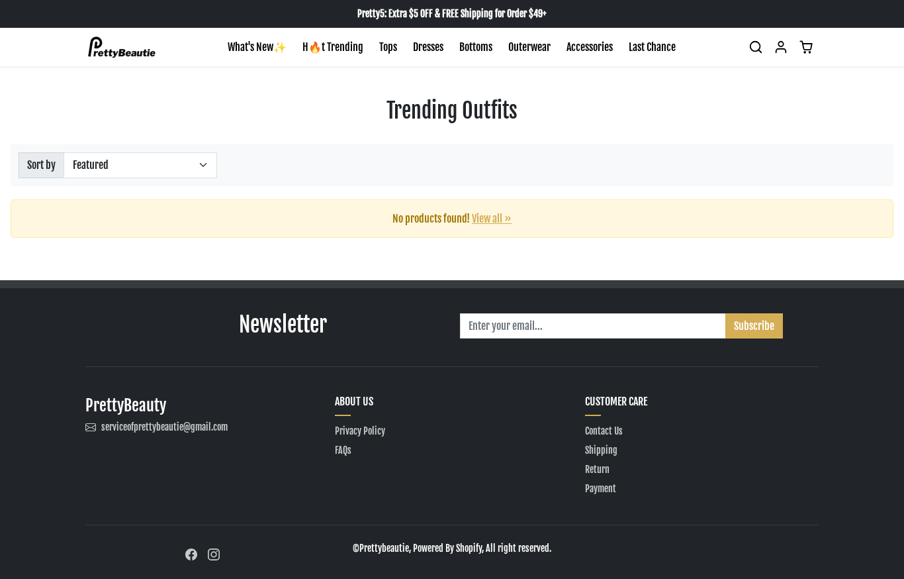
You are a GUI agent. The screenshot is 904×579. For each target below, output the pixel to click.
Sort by (41, 165)
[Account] (780, 47)
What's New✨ (257, 47)
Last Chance (652, 47)
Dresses (428, 47)
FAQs (343, 450)
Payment (600, 488)
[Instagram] (214, 553)
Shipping (601, 450)
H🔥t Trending (332, 47)
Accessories (589, 47)
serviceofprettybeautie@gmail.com (164, 427)
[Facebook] (191, 553)
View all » (492, 218)
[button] (755, 47)
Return (597, 469)
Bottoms (475, 47)
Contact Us (604, 431)
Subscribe (754, 326)
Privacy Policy (360, 431)
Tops (388, 47)
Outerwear (529, 47)
